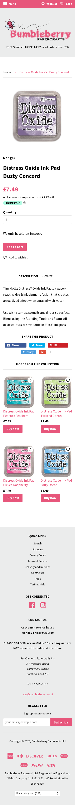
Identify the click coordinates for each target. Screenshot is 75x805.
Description (28, 276)
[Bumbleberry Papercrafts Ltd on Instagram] (43, 605)
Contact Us (37, 573)
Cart (68, 4)
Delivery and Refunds (37, 567)
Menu (12, 4)
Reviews (48, 276)
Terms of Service (38, 561)
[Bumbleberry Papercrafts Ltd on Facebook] (32, 605)
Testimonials (37, 584)
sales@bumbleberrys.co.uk (37, 694)
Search (37, 543)
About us (37, 549)
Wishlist (51, 4)
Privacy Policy (38, 555)
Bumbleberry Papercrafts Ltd (49, 741)
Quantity (9, 212)
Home (7, 72)
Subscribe (61, 722)
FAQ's (38, 579)
